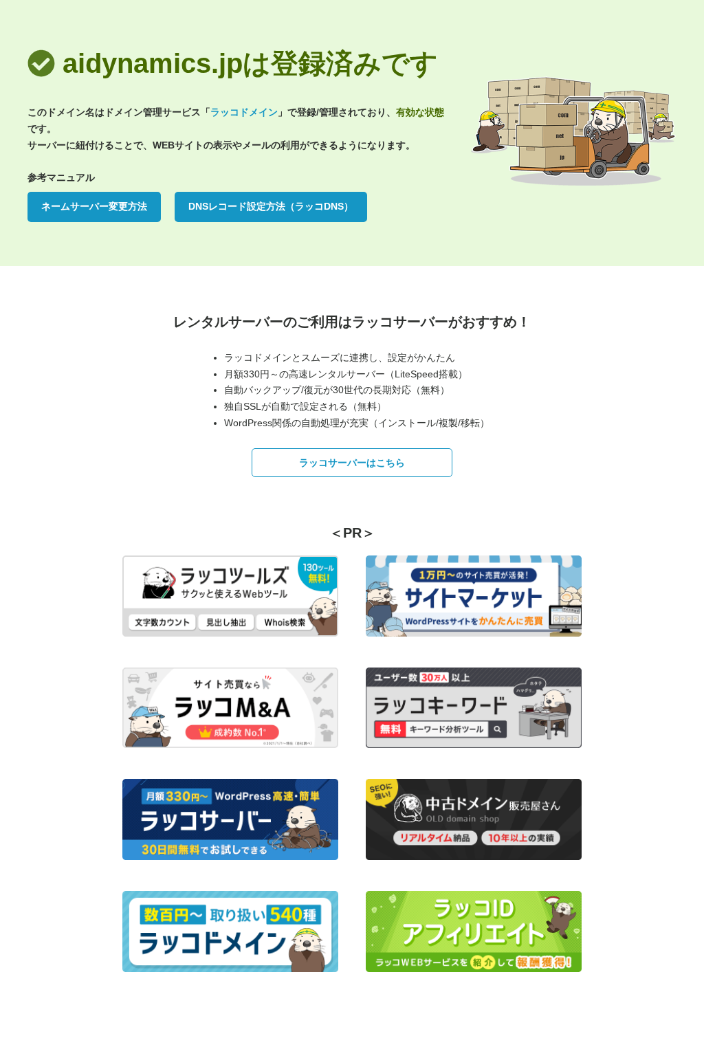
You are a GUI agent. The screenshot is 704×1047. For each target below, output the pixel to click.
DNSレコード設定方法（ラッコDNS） (270, 206)
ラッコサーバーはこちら (352, 462)
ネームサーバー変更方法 (94, 206)
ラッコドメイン (244, 112)
